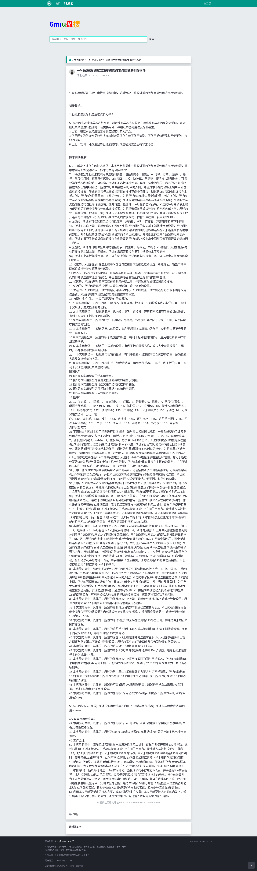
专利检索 (68, 3)
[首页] (70, 60)
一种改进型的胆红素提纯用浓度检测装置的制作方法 (114, 60)
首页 (57, 3)
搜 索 (151, 39)
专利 (75, 815)
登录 (208, 3)
